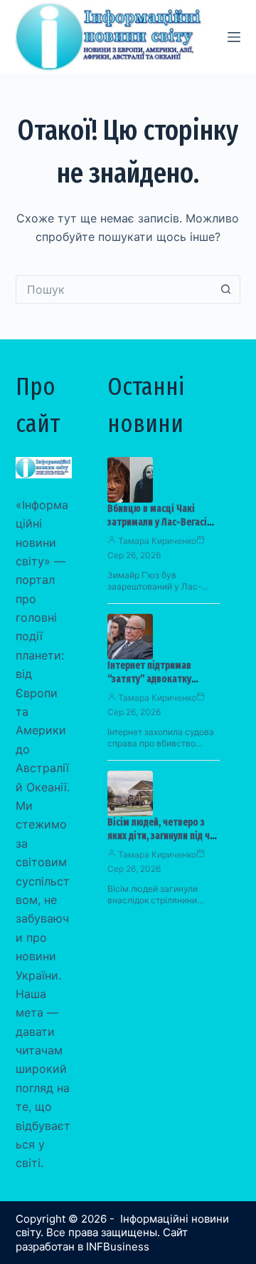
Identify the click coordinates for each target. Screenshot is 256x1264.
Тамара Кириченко (157, 540)
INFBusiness (117, 1246)
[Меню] (234, 37)
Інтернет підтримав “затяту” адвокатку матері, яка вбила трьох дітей (158, 685)
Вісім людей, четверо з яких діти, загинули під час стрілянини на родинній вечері (163, 842)
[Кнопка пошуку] (226, 289)
